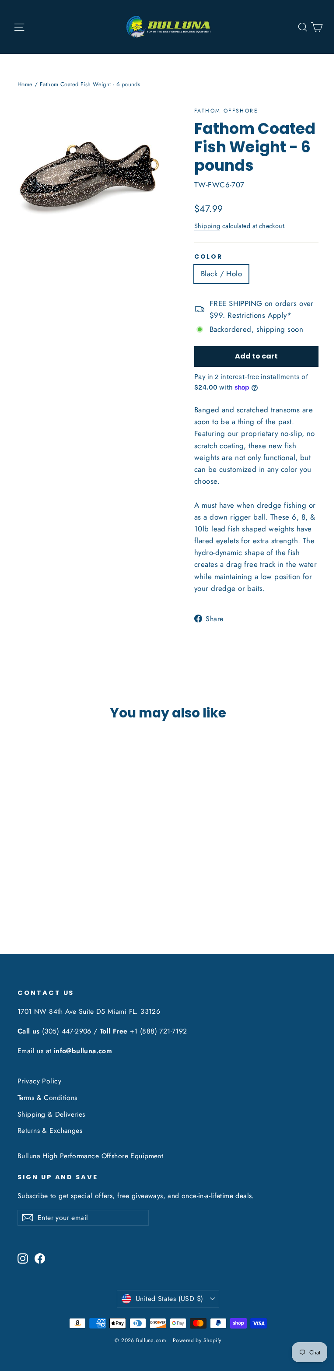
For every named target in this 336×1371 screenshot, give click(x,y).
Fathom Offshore (226, 111)
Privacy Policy (39, 1081)
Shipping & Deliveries (51, 1114)
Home (25, 84)
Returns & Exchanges (50, 1130)
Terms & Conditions (47, 1098)
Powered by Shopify (197, 1340)
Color (208, 256)
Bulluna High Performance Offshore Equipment (90, 1156)
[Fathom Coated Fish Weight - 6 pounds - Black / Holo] (23, 887)
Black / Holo (221, 273)
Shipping (207, 225)
